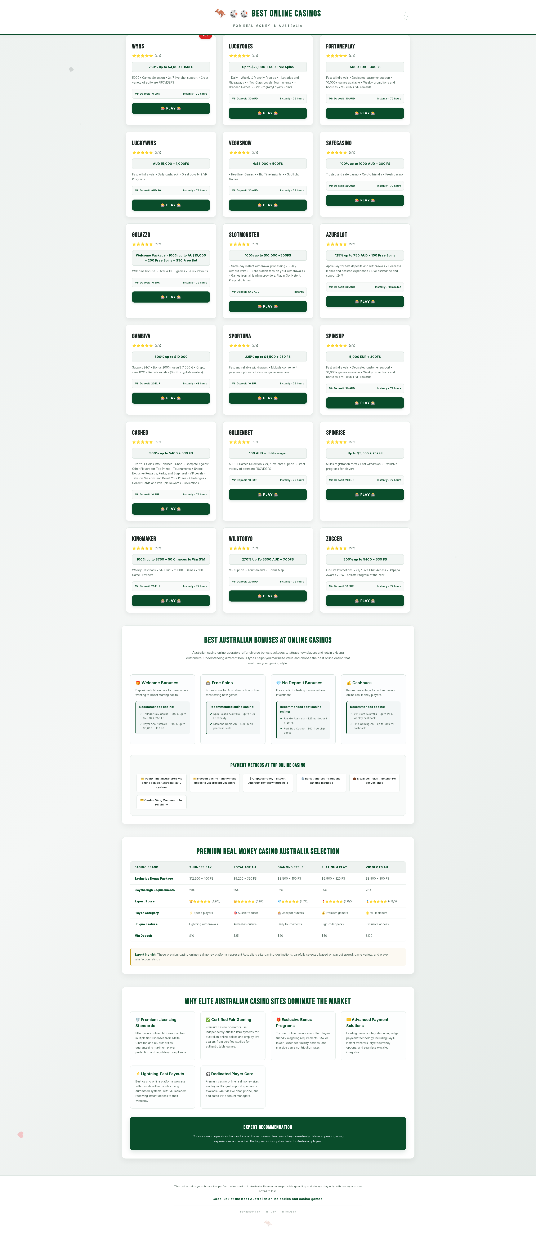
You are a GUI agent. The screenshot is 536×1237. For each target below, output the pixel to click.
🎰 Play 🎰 (171, 108)
